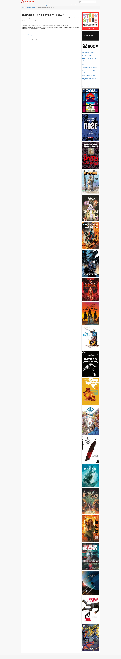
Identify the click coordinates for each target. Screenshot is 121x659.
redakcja (22, 657)
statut (26, 657)
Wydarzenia (40, 5)
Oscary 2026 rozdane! (86, 83)
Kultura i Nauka (74, 5)
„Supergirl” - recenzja (86, 55)
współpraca (31, 657)
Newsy (33, 7)
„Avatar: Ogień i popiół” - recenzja (89, 67)
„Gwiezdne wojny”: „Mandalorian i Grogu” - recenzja (89, 59)
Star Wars (51, 5)
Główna (23, 7)
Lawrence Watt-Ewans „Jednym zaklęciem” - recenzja (89, 79)
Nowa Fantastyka (29, 35)
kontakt (36, 657)
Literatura (24, 5)
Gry (46, 5)
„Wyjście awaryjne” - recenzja (88, 75)
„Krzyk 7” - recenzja (86, 86)
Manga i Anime (59, 5)
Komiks (34, 5)
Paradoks (67, 5)
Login (99, 1)
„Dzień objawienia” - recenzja (88, 52)
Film (29, 5)
